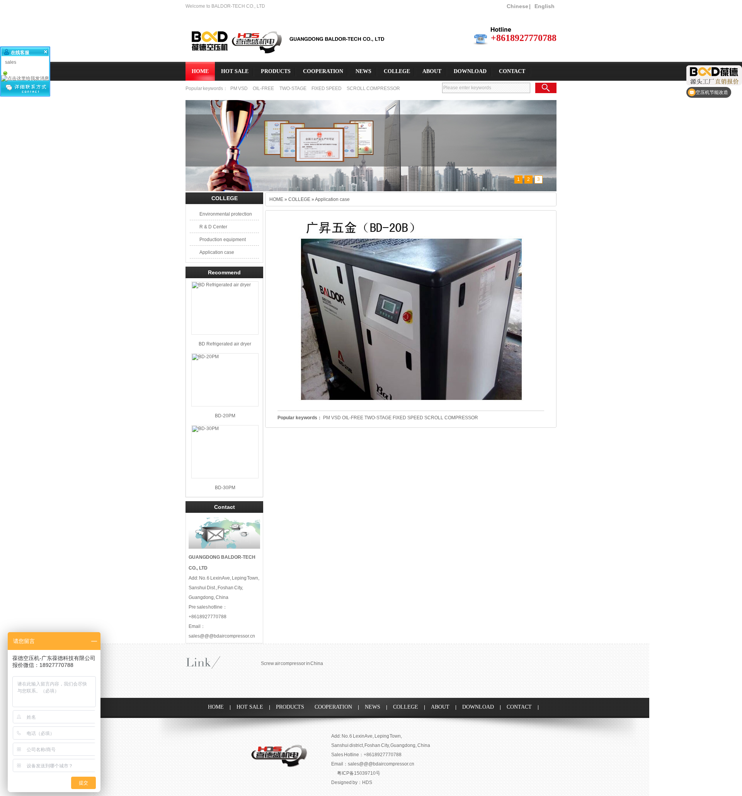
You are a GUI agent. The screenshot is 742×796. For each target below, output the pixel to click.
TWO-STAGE (293, 88)
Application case (216, 252)
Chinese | (519, 6)
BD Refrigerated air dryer (225, 344)
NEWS (363, 71)
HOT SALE (234, 71)
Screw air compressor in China (292, 663)
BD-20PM (225, 415)
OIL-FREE (263, 88)
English (544, 6)
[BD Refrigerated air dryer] (225, 308)
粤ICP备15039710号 (358, 773)
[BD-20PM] (225, 380)
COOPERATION (323, 71)
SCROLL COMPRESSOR (373, 88)
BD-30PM (225, 487)
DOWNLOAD (470, 71)
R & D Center (213, 227)
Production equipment (222, 239)
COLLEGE (397, 71)
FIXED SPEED (326, 88)
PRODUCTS (276, 71)
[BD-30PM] (225, 451)
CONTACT (512, 71)
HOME (200, 71)
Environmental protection (225, 214)
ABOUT (431, 71)
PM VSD (239, 88)
